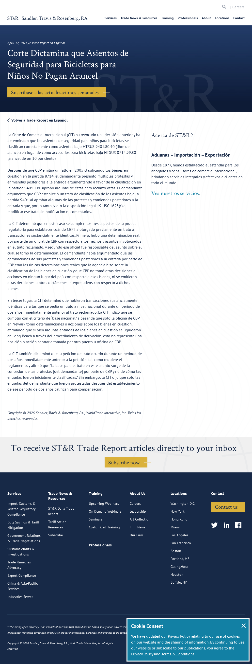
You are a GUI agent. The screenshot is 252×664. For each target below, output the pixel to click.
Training (167, 18)
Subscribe (55, 535)
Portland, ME (180, 558)
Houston (177, 574)
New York (178, 511)
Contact (239, 18)
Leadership (138, 511)
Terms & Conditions (177, 653)
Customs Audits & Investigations (20, 551)
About (206, 18)
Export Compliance (21, 575)
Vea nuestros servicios (175, 193)
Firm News (137, 527)
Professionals (188, 18)
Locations (222, 18)
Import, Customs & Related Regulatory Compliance (21, 509)
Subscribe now (124, 462)
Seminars (95, 519)
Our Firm (136, 535)
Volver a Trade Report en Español (39, 120)
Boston (176, 551)
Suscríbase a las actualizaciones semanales (55, 92)
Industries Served (20, 596)
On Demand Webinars (105, 511)
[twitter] (216, 525)
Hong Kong (179, 519)
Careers (238, 6)
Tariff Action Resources (57, 524)
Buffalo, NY (179, 582)
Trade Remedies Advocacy (19, 565)
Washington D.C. (183, 503)
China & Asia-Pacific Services (22, 586)
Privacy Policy (142, 653)
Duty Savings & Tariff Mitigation (23, 525)
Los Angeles (179, 535)
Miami (175, 527)
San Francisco (181, 543)
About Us (137, 493)
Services (111, 18)
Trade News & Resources (139, 18)
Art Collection (140, 519)
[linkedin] (228, 525)
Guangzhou (179, 566)
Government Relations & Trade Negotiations (24, 538)
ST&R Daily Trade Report (61, 511)
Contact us (226, 506)
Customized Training (104, 527)
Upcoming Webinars (104, 503)
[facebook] (240, 525)
